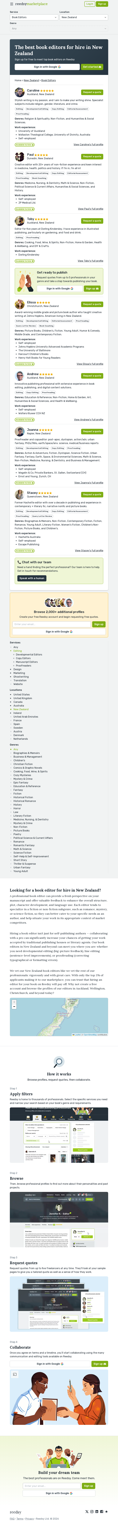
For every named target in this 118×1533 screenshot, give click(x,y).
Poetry (17, 834)
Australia (19, 705)
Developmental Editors (29, 654)
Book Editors (48, 80)
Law (16, 812)
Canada (18, 701)
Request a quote (92, 92)
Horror (17, 808)
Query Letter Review (26, 326)
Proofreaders (23, 665)
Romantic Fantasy (24, 845)
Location (64, 12)
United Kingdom (23, 698)
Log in (90, 4)
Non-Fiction (20, 826)
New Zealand (21, 709)
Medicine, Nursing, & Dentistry (31, 819)
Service (14, 12)
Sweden (18, 727)
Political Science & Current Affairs (33, 838)
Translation (20, 680)
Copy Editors (23, 658)
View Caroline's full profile (88, 144)
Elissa (31, 302)
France (18, 720)
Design (18, 669)
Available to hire (23, 145)
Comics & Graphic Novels (28, 767)
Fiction (18, 793)
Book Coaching (39, 178)
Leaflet (77, 1034)
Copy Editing (58, 109)
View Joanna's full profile (88, 482)
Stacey (32, 493)
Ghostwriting (21, 676)
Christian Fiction (23, 764)
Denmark (19, 735)
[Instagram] (92, 1512)
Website (18, 684)
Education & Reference (27, 786)
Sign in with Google (45, 66)
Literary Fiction (22, 815)
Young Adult (21, 871)
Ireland (18, 713)
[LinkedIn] (97, 1512)
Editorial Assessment (77, 109)
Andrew (33, 374)
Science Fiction (22, 852)
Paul (30, 154)
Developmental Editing (37, 109)
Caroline (33, 90)
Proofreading (22, 114)
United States (22, 694)
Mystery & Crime (23, 778)
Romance (19, 841)
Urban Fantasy (22, 867)
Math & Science (22, 849)
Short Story (20, 860)
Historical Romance (25, 801)
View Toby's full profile (90, 260)
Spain (17, 724)
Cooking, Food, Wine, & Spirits (30, 771)
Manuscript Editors (27, 661)
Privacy (29, 1518)
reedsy (31, 4)
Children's (19, 760)
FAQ (12, 1518)
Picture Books (22, 830)
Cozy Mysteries (22, 775)
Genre (13, 23)
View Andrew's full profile (88, 419)
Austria (18, 731)
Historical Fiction (23, 797)
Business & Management (28, 756)
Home (18, 80)
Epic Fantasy (21, 782)
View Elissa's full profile (90, 363)
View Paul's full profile (90, 208)
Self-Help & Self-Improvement (31, 856)
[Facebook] (102, 1512)
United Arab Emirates (26, 716)
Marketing (19, 673)
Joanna (32, 430)
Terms (19, 1518)
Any (16, 647)
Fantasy (18, 790)
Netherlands (21, 738)
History (18, 804)
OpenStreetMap (90, 1034)
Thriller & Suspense (25, 863)
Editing (18, 650)
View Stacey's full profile (89, 550)
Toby (30, 219)
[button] (14, 1002)
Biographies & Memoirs (27, 753)
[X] (87, 1512)
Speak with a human (32, 578)
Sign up (102, 4)
